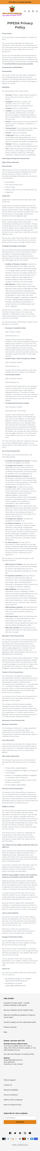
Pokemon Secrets (10, 1027)
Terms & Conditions (11, 1095)
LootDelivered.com (22, 1145)
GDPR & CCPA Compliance (13, 1100)
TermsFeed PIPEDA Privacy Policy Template (18, 63)
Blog (5, 1032)
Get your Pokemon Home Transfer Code (18, 1010)
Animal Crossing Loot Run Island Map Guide (20, 1022)
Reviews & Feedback (11, 1090)
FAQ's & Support (10, 1080)
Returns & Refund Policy (12, 1105)
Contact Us (8, 1085)
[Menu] (37, 11)
